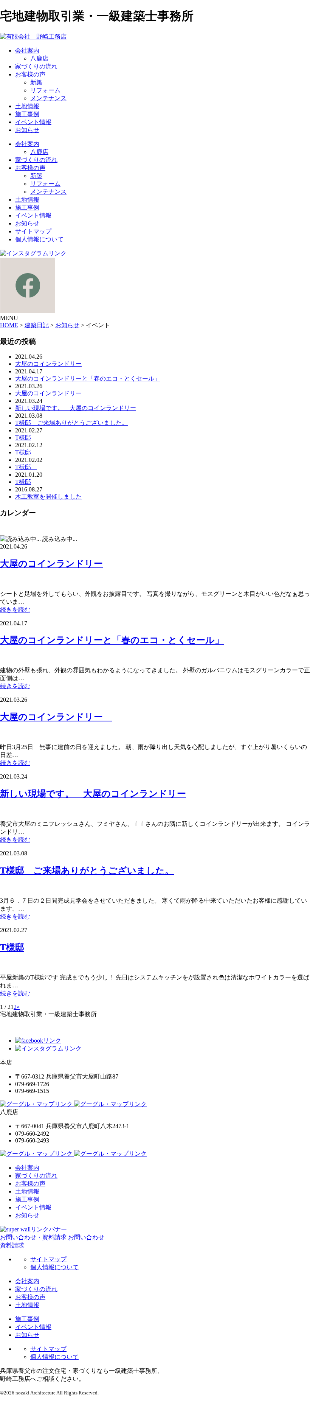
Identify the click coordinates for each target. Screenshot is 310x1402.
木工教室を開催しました (48, 496)
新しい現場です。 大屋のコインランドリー (75, 408)
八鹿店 (39, 58)
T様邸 (23, 437)
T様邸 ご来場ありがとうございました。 (71, 423)
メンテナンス (48, 98)
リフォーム (45, 90)
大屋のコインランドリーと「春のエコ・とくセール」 (87, 378)
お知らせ (27, 130)
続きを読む (15, 609)
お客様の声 (30, 74)
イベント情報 (33, 122)
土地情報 (27, 106)
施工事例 (27, 114)
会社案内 (27, 50)
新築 (36, 82)
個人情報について (39, 239)
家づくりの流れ (36, 66)
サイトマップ (33, 231)
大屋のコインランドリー (48, 364)
